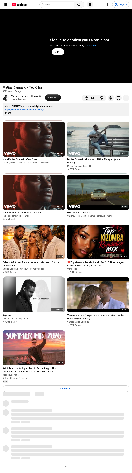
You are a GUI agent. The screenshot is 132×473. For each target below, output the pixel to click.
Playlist (26, 216)
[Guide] (6, 4)
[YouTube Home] (19, 4)
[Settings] (108, 4)
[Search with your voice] (90, 4)
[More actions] (126, 98)
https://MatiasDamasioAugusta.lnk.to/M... (26, 109)
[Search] (79, 4)
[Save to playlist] (118, 98)
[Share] (111, 98)
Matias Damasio (10, 319)
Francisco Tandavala (12, 216)
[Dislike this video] (101, 98)
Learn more (91, 45)
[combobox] (57, 4)
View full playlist (10, 219)
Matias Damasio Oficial (24, 96)
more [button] (8, 113)
